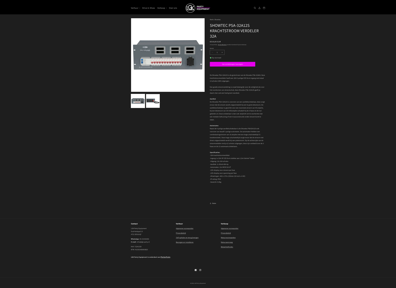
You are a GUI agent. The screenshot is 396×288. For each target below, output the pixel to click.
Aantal (212, 48)
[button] (135, 8)
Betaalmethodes (227, 247)
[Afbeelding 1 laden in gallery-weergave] (138, 101)
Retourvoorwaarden (228, 238)
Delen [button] (214, 203)
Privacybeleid (181, 233)
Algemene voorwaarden (184, 228)
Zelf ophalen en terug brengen (187, 238)
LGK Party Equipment (200, 283)
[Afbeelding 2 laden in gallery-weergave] (153, 101)
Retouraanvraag (227, 242)
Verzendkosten (222, 44)
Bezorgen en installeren (185, 242)
